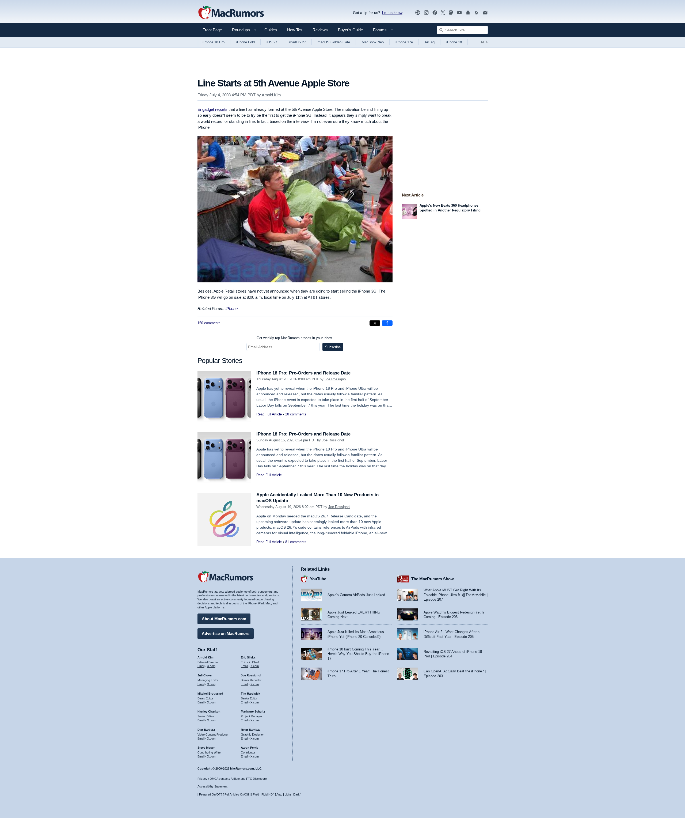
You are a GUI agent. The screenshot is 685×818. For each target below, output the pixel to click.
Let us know (392, 12)
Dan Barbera (206, 729)
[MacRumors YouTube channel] (459, 13)
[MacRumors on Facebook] (434, 13)
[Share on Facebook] (387, 323)
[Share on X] (375, 323)
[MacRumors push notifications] (468, 13)
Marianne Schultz (253, 711)
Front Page (212, 30)
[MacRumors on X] (443, 13)
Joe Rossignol (336, 379)
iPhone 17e (404, 42)
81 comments (295, 542)
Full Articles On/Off (236, 794)
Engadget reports (212, 109)
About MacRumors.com (224, 618)
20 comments (295, 414)
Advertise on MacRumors (225, 633)
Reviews (320, 30)
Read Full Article (269, 414)
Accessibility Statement (212, 786)
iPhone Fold (245, 42)
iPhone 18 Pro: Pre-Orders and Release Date (303, 373)
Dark (296, 794)
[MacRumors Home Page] (230, 13)
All (484, 42)
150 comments (208, 323)
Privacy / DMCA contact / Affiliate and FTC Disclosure (232, 778)
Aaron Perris (249, 747)
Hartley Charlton (208, 711)
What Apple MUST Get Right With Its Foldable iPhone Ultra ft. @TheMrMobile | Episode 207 (456, 594)
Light (288, 794)
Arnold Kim (271, 95)
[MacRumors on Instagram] (426, 13)
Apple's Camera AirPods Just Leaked (356, 595)
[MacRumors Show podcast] (417, 13)
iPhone (232, 308)
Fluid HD (267, 794)
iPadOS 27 (297, 42)
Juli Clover (204, 675)
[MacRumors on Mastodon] (451, 13)
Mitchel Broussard (210, 693)
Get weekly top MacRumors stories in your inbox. (295, 338)
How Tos (294, 30)
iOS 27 (272, 42)
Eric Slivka (248, 657)
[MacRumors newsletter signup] (485, 13)
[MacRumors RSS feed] (476, 13)
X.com (211, 666)
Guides (270, 30)
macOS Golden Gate (334, 42)
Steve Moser (206, 747)
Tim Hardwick (250, 693)
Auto (279, 794)
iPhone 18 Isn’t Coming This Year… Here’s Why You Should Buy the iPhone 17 (358, 654)
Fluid (256, 794)
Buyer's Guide (350, 30)
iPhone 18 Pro (213, 42)
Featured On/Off (209, 794)
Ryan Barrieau (251, 729)
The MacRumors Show (432, 579)
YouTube (318, 579)
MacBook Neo (373, 42)
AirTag (430, 42)
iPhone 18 (454, 42)
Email (200, 666)
